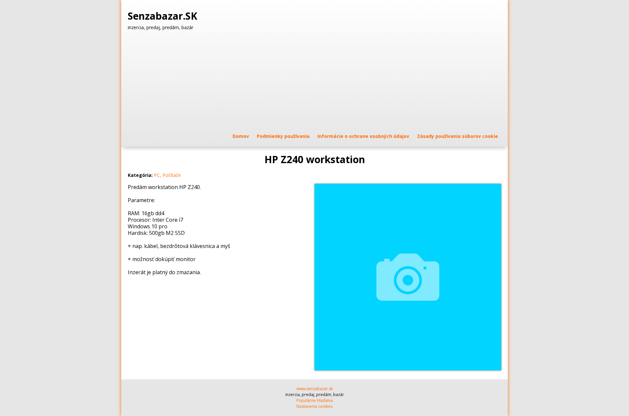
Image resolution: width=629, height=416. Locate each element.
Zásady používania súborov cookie (457, 136)
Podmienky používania (283, 136)
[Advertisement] (314, 81)
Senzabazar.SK (164, 16)
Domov (241, 136)
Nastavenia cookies (314, 406)
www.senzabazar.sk (314, 388)
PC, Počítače (167, 175)
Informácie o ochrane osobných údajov (363, 136)
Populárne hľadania (314, 400)
